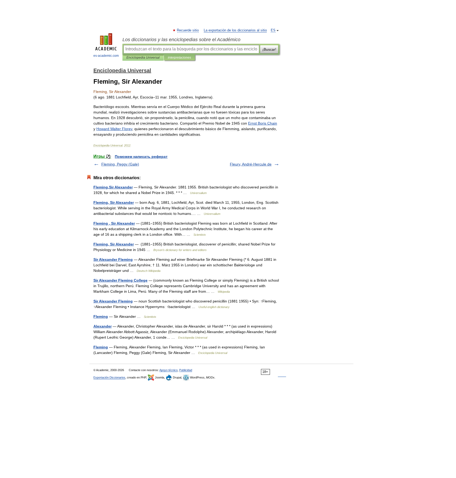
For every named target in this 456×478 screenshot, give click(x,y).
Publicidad (185, 370)
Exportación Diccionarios (109, 377)
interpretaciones (179, 57)
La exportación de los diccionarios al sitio (235, 30)
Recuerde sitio (188, 30)
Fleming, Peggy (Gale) (120, 164)
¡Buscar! (269, 49)
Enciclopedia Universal (143, 57)
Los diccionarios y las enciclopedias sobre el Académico (181, 39)
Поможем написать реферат (141, 156)
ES (273, 30)
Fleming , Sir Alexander (114, 223)
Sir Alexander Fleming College (120, 280)
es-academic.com (106, 56)
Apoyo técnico (168, 370)
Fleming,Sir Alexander (113, 187)
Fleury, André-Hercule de (251, 164)
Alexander (102, 326)
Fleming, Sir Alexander (113, 202)
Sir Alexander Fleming (113, 259)
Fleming (100, 316)
